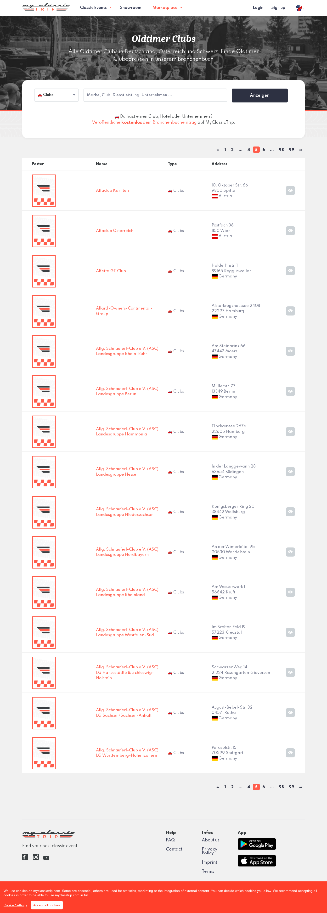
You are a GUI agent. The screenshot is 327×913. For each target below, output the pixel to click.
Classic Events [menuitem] (93, 8)
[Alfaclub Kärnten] (44, 191)
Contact (174, 849)
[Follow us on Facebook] (25, 859)
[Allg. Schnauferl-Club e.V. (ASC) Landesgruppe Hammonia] (44, 432)
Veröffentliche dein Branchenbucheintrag (144, 122)
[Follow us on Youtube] (46, 859)
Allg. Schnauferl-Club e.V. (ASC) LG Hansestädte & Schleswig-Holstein (127, 672)
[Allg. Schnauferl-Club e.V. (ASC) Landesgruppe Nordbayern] (44, 552)
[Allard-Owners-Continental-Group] (44, 311)
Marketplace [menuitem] (164, 8)
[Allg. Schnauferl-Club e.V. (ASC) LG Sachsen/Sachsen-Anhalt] (44, 713)
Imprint (209, 862)
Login (258, 8)
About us (211, 840)
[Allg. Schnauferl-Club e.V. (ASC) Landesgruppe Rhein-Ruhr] (44, 351)
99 (291, 150)
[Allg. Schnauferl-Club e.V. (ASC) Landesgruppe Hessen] (44, 472)
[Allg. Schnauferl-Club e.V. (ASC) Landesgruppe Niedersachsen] (44, 512)
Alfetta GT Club (111, 271)
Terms (208, 871)
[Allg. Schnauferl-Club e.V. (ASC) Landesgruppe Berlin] (44, 391)
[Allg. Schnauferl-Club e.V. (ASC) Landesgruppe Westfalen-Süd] (44, 633)
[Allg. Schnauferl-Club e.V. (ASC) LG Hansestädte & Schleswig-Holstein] (44, 673)
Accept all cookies (46, 905)
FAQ (170, 840)
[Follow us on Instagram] (36, 859)
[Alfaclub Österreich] (44, 231)
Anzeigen (260, 95)
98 (281, 150)
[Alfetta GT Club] (44, 271)
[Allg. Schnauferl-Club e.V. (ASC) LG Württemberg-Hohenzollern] (44, 753)
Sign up (278, 8)
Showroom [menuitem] (130, 8)
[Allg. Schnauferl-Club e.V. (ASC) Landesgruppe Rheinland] (44, 592)
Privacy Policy (209, 851)
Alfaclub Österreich (114, 231)
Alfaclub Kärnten (112, 191)
